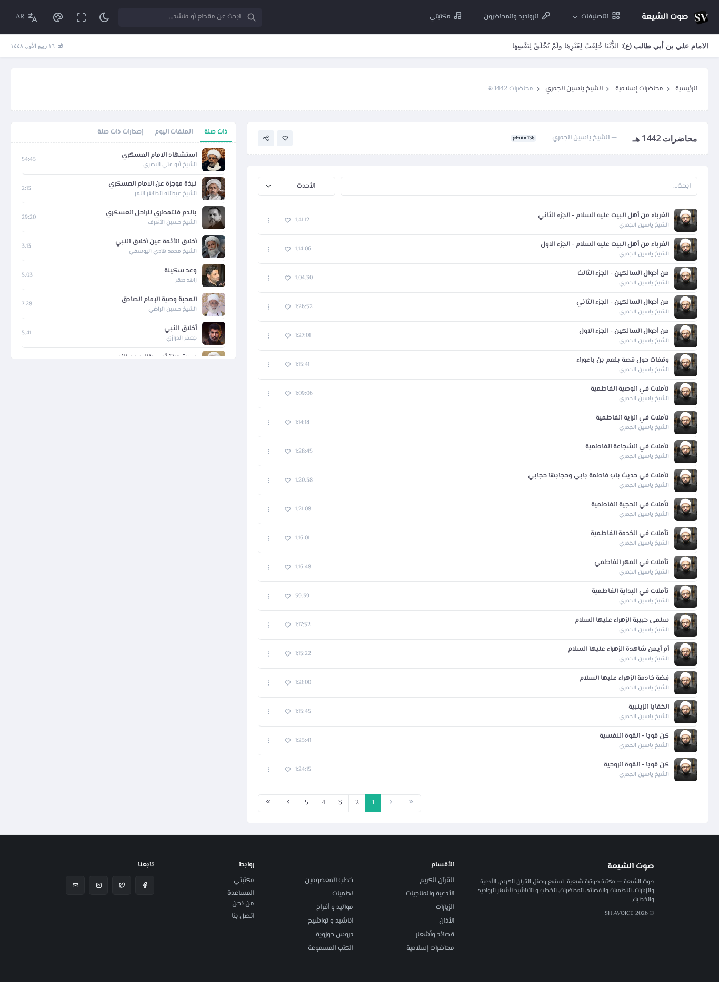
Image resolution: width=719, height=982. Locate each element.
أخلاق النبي (180, 329)
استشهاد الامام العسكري (159, 155)
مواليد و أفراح (334, 907)
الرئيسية (686, 89)
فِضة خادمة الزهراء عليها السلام (624, 678)
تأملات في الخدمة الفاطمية (630, 534)
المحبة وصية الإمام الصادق (159, 300)
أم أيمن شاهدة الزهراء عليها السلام (618, 649)
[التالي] (288, 803)
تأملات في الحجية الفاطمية (630, 505)
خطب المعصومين (329, 880)
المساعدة (240, 893)
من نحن (243, 903)
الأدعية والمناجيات (430, 893)
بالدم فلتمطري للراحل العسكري (151, 213)
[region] (123, 251)
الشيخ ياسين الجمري (574, 89)
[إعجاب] (285, 138)
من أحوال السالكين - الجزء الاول (624, 331)
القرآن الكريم (437, 880)
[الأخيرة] (268, 803)
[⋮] (269, 220)
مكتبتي (244, 880)
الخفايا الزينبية (648, 707)
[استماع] (685, 220)
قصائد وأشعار (435, 934)
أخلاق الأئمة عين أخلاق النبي (156, 242)
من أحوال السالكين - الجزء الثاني (622, 303)
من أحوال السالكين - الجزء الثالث (623, 274)
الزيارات (445, 907)
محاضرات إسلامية (639, 89)
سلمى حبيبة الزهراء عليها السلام (622, 621)
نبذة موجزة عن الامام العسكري (152, 184)
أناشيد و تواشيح (330, 921)
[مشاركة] (266, 138)
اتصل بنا (243, 916)
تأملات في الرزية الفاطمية (632, 418)
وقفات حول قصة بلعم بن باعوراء (622, 360)
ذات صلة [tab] (216, 132)
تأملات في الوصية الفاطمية (630, 389)
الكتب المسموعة (330, 948)
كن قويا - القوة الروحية (636, 765)
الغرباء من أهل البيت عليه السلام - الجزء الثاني (603, 216)
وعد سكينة (180, 271)
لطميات (342, 893)
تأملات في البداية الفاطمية (630, 592)
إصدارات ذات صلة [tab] (120, 132)
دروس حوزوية (334, 934)
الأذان (446, 921)
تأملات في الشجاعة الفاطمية (627, 447)
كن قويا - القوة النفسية (634, 736)
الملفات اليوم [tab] (174, 132)
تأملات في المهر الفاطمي (631, 563)
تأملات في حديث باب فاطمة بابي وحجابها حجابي (598, 476)
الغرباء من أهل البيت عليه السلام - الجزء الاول (605, 245)
